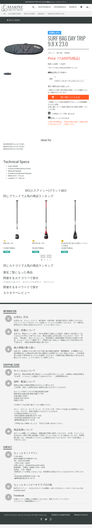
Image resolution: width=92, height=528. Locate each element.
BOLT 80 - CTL (8, 243)
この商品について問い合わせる (63, 114)
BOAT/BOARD (43, 7)
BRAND (72, 7)
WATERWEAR (59, 7)
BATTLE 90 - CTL (38, 243)
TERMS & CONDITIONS (60, 515)
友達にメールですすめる (60, 118)
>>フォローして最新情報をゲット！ (27, 501)
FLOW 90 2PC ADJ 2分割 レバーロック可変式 (74, 244)
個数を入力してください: (57, 72)
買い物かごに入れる (70, 97)
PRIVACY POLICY (81, 515)
